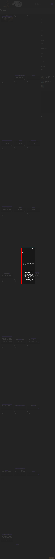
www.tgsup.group (31, 279)
